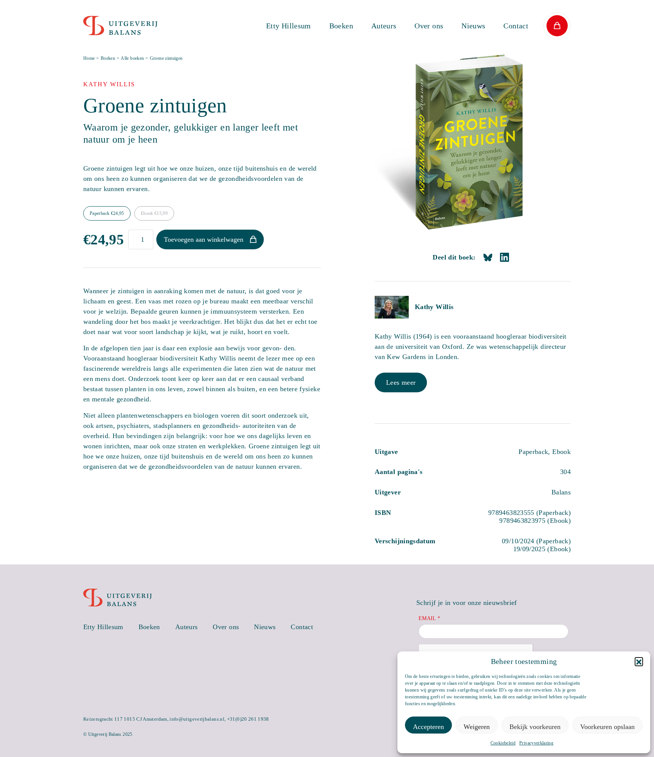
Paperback (107, 213)
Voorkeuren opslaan (607, 727)
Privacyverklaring (536, 743)
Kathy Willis (434, 307)
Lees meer (401, 382)
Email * (430, 618)
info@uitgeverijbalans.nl (197, 719)
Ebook (154, 213)
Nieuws (473, 26)
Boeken (341, 26)
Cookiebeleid (502, 743)
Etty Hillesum (288, 26)
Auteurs (384, 26)
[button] (639, 661)
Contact (515, 26)
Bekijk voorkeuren (535, 727)
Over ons (428, 26)
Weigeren (477, 727)
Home (89, 58)
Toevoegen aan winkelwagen (203, 239)
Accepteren (428, 727)
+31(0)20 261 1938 (248, 719)
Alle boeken (132, 58)
